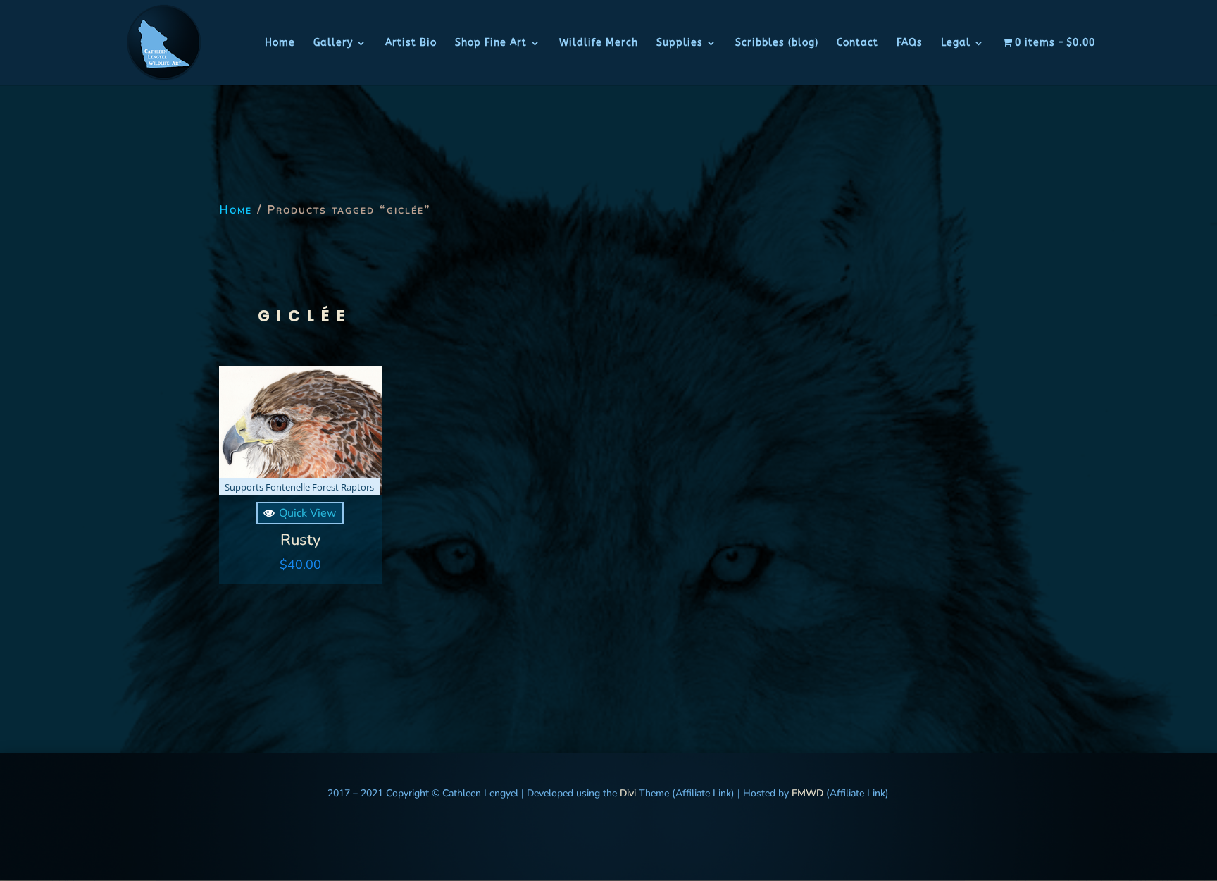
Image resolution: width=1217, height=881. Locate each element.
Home (280, 43)
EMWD (807, 793)
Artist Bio (411, 43)
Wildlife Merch (598, 43)
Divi (626, 793)
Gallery (333, 43)
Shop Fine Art (491, 43)
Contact (857, 43)
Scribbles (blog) (776, 43)
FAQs (910, 43)
